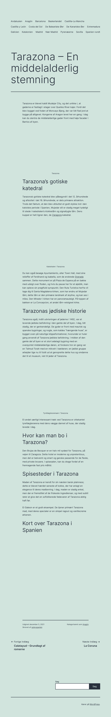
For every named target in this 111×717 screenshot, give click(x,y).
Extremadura (93, 26)
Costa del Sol (35, 26)
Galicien (15, 32)
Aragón (28, 21)
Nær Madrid (52, 32)
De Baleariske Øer (54, 26)
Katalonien (27, 32)
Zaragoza (57, 215)
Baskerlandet (55, 21)
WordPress (95, 704)
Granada (79, 277)
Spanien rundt (93, 32)
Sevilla (79, 32)
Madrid (39, 32)
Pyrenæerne (67, 32)
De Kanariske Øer (75, 26)
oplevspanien (36, 627)
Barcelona (40, 21)
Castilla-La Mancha (74, 21)
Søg (57, 681)
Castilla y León (18, 26)
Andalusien (16, 21)
